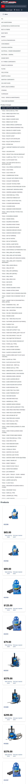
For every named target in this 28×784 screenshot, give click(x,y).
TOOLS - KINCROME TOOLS (9, 490)
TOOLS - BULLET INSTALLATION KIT (11, 141)
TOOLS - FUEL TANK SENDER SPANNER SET (13, 341)
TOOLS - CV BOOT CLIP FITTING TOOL (11, 200)
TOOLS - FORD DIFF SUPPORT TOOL (11, 330)
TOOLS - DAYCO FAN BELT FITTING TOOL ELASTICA (12, 212)
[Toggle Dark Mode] (21, 10)
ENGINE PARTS (5, 58)
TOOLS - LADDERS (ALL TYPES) (9, 495)
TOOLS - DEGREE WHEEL (8, 219)
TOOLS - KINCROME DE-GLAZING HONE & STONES (12, 486)
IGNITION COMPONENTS (7, 79)
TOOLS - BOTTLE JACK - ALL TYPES (10, 108)
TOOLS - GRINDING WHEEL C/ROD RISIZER (13, 373)
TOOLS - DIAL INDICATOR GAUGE (10, 227)
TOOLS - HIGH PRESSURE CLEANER (11, 418)
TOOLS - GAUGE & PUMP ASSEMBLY (11, 349)
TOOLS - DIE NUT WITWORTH (9, 241)
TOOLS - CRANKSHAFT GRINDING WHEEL (12, 189)
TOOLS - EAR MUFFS (7, 282)
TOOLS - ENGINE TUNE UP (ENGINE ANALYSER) (14, 293)
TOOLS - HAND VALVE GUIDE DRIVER (11, 412)
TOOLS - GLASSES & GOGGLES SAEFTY (11, 352)
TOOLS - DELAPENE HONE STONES (11, 224)
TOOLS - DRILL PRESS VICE (8, 279)
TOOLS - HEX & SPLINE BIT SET (10, 415)
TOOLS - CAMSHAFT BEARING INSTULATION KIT (13, 147)
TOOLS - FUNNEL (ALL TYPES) (9, 344)
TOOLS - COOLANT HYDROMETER (10, 181)
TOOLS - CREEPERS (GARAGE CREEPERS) (12, 192)
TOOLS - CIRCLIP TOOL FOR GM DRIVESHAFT (13, 154)
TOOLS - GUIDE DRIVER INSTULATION (11, 382)
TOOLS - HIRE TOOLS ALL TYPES (10, 421)
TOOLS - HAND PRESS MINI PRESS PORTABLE (13, 409)
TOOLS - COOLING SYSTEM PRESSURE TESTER (14, 186)
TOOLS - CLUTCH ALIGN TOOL (9, 160)
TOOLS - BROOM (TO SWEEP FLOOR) (11, 130)
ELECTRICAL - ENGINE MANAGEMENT (11, 51)
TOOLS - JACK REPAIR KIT (8, 471)
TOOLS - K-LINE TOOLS (8, 483)
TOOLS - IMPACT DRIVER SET (9, 460)
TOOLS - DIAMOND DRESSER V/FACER (11, 230)
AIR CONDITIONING (6, 22)
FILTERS (3, 69)
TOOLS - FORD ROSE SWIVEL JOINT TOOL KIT (13, 332)
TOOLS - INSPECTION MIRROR (10, 469)
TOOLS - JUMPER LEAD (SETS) (9, 480)
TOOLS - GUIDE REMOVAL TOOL (10, 387)
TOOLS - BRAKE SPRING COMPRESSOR (12, 124)
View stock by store (8, 536)
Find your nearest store (17, 536)
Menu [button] (6, 14)
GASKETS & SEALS (5, 76)
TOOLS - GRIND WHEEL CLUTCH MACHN (12, 370)
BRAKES (3, 36)
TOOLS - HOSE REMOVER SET (9, 446)
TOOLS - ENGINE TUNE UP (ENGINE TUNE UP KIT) (13, 296)
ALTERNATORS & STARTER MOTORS (10, 26)
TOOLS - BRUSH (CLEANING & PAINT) (11, 133)
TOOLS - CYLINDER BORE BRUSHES (11, 203)
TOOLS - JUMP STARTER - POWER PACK (12, 477)
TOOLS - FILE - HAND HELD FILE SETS (11, 318)
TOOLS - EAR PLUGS (7, 285)
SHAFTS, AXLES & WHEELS (8, 86)
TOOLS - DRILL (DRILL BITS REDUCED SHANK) (13, 258)
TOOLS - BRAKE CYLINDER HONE (10, 119)
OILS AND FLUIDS (5, 83)
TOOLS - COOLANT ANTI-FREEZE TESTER (12, 178)
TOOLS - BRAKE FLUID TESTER (9, 122)
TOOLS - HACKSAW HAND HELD (10, 398)
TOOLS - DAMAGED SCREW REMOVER (11, 209)
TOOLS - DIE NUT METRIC (8, 238)
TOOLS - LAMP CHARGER (8, 498)
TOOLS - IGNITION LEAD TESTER (10, 455)
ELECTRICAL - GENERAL (7, 54)
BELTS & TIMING (5, 29)
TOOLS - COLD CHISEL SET (8, 172)
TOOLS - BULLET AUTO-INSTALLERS (11, 138)
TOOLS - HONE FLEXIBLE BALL (9, 423)
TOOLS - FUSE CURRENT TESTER (10, 346)
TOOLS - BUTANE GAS (7, 144)
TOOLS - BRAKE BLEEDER (8, 116)
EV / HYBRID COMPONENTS (8, 61)
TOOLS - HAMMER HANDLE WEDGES (11, 404)
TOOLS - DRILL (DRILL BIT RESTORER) (11, 255)
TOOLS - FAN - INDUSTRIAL (9, 310)
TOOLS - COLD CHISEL (7, 170)
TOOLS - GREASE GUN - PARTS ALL (10, 365)
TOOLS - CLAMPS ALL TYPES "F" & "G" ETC (12, 157)
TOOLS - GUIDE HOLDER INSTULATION (12, 384)
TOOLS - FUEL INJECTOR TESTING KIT (11, 338)
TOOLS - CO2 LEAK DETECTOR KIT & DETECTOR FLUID (11, 163)
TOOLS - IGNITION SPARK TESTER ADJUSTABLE (14, 457)
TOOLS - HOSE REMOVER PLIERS (10, 443)
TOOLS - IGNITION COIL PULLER (10, 452)
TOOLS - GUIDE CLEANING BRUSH (10, 379)
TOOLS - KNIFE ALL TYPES (8, 492)
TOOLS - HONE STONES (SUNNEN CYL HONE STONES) (13, 427)
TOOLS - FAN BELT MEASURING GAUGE (12, 313)
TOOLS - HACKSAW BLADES (9, 396)
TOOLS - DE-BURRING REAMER (10, 216)
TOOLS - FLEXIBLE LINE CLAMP (10, 327)
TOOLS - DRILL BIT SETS (8, 268)
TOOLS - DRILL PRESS (7, 276)
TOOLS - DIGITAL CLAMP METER (10, 244)
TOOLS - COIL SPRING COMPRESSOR (11, 167)
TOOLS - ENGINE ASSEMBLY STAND (11, 287)
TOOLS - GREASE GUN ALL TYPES (10, 368)
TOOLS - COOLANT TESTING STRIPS (11, 183)
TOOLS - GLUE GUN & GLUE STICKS (11, 362)
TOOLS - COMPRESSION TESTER (10, 175)
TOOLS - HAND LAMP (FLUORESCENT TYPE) (13, 407)
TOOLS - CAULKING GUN (8, 151)
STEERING (4, 90)
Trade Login (9, 10)
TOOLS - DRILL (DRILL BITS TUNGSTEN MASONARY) (12, 261)
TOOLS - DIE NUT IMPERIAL (9, 235)
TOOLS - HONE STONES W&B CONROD (12, 435)
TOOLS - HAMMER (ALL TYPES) (9, 401)
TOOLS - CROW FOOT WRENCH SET (11, 197)
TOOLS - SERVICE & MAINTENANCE (10, 97)
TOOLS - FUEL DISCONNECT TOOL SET (12, 335)
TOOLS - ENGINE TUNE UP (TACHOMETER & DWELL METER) (13, 301)
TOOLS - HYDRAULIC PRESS (9, 449)
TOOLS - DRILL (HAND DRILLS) (9, 265)
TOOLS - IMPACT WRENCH (8, 463)
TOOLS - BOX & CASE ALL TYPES (10, 110)
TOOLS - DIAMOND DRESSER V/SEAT (11, 233)
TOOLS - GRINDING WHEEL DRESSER (11, 376)
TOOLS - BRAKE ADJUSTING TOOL (10, 113)
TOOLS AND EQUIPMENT (7, 101)
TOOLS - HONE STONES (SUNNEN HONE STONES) (12, 431)
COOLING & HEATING (6, 47)
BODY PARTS (4, 33)
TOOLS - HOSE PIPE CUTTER (9, 441)
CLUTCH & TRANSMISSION (8, 40)
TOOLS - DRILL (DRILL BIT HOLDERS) (11, 252)
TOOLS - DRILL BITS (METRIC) (9, 273)
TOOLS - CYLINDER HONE (8, 206)
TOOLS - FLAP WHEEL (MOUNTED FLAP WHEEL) (14, 321)
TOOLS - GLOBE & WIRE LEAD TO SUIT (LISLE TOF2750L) (13, 355)
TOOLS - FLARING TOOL (8, 324)
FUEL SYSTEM (4, 72)
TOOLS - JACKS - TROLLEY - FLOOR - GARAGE (13, 474)
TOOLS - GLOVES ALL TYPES (9, 359)
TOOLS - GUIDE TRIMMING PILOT (10, 393)
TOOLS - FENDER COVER (8, 316)
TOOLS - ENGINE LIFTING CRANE (10, 290)
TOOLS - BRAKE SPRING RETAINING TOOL (12, 127)
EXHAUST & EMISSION (7, 65)
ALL (2, 19)
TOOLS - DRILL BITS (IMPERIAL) (10, 271)
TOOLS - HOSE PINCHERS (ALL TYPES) (11, 438)
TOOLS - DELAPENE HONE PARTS (10, 221)
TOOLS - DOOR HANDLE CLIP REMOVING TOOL (14, 249)
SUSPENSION (4, 94)
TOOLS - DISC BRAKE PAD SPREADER (11, 247)
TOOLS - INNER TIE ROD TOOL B (10, 466)
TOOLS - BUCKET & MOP (8, 136)
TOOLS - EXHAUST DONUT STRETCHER (12, 307)
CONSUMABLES (5, 44)
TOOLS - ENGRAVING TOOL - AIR (10, 304)
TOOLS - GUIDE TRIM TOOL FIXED (10, 390)
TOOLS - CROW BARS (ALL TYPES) (10, 195)
